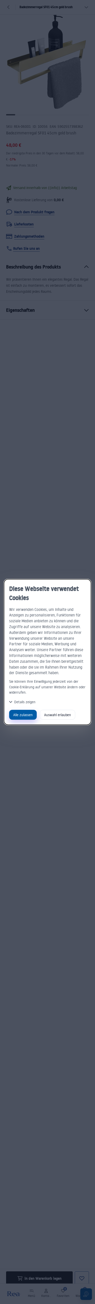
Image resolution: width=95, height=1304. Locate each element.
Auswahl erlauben (57, 714)
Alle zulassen (23, 714)
